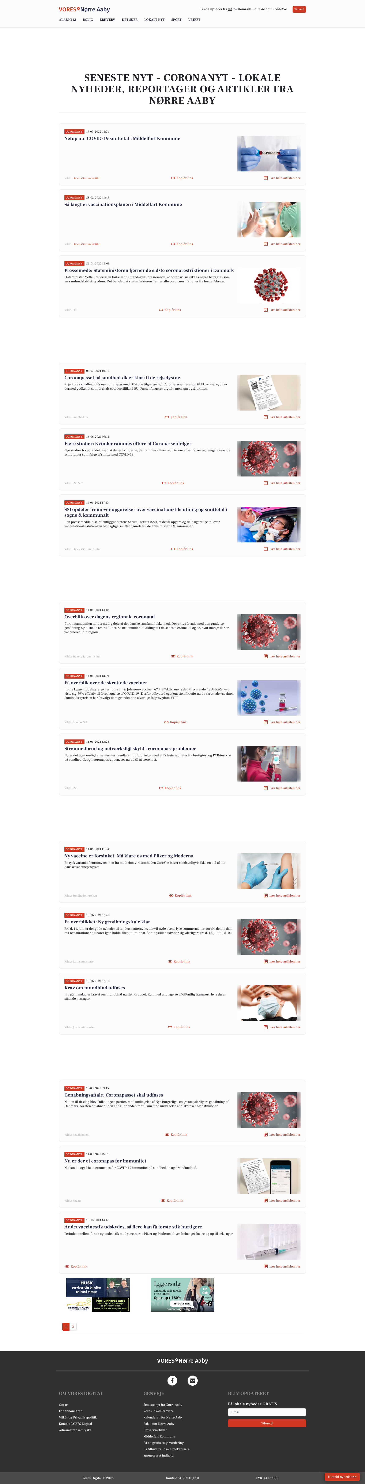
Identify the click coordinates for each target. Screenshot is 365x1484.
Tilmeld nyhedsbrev (342, 1477)
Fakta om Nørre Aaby (158, 1424)
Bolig (88, 20)
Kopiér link (185, 178)
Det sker (130, 20)
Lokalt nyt (154, 20)
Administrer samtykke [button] (75, 1430)
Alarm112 (67, 20)
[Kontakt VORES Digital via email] (193, 1381)
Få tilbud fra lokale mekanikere (166, 1449)
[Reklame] (98, 1295)
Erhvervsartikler (155, 1430)
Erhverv (107, 20)
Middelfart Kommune (159, 1436)
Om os (63, 1405)
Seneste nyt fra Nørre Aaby (162, 1405)
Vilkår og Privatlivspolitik (78, 1417)
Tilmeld (299, 9)
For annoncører (70, 1411)
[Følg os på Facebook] (172, 1381)
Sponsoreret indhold (158, 1455)
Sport (176, 20)
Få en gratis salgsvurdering (163, 1443)
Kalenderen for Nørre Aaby (163, 1417)
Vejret (194, 20)
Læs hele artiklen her (284, 178)
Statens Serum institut (86, 178)
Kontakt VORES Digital (75, 1424)
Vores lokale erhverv (158, 1411)
